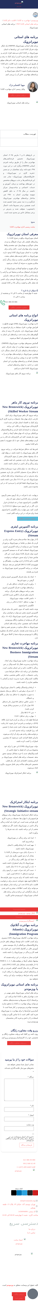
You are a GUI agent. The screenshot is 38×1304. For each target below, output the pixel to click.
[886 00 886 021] (2, 302)
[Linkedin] (19, 1192)
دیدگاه (31, 1077)
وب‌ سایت (30, 1125)
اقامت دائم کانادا (9, 20)
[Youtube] (35, 1192)
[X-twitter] (13, 1192)
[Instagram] (30, 1192)
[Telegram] (24, 1192)
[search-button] (4, 4)
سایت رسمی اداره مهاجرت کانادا (22, 227)
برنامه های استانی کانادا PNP (27, 24)
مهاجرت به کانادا (23, 20)
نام (32, 1106)
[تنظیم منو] (34, 4)
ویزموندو (34, 20)
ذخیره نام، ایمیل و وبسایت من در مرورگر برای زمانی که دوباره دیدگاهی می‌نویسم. (20, 1138)
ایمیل (31, 1115)
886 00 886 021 (11, 302)
